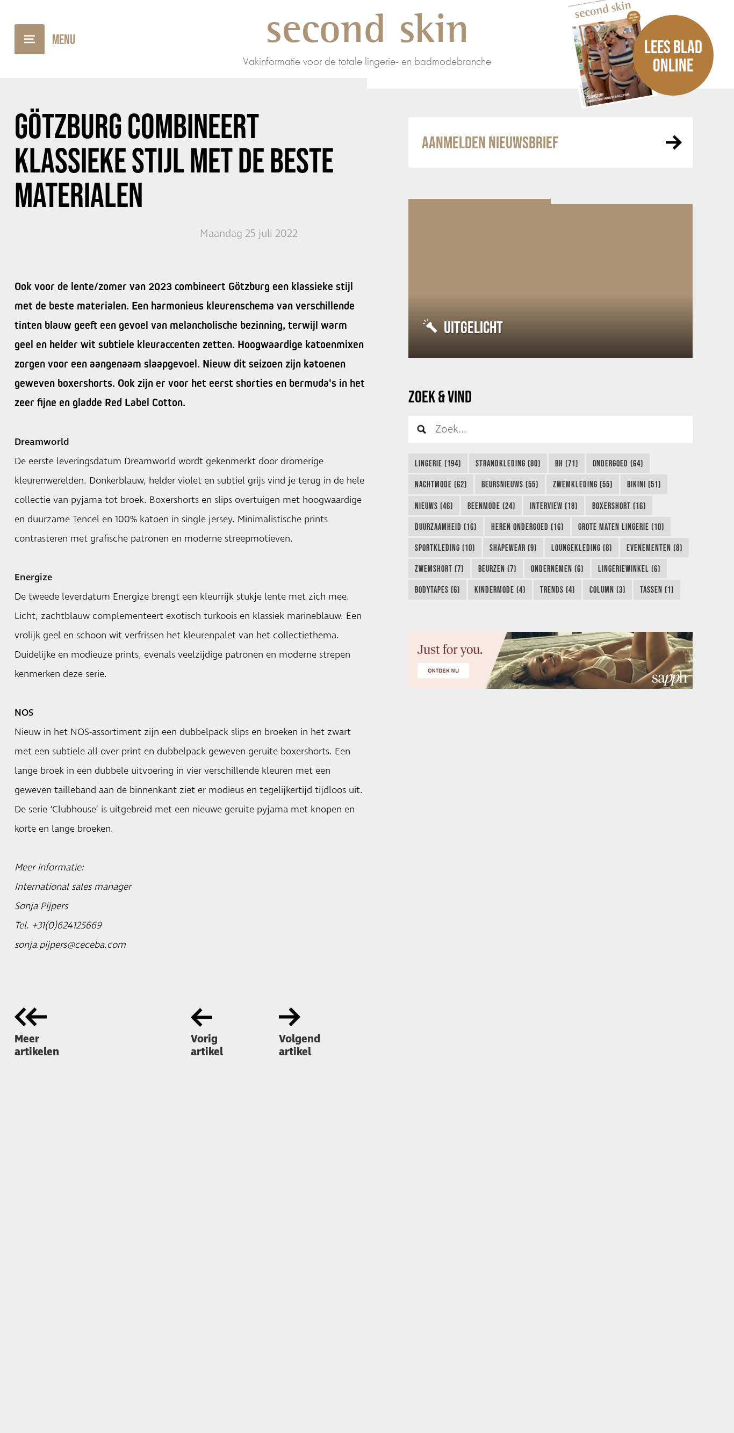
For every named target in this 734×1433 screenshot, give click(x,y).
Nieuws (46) (434, 505)
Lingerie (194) (438, 463)
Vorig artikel (207, 1045)
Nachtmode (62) (441, 484)
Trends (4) (557, 589)
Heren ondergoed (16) (527, 526)
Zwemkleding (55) (583, 484)
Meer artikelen (37, 1045)
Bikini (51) (644, 484)
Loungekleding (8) (581, 547)
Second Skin (367, 28)
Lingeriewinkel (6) (629, 568)
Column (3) (607, 589)
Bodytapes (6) (437, 589)
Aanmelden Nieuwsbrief (490, 142)
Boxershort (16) (619, 505)
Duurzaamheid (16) (446, 526)
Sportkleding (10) (445, 547)
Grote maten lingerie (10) (621, 526)
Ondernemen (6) (557, 568)
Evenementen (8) (654, 547)
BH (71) (566, 463)
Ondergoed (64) (618, 463)
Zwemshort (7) (439, 568)
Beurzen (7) (497, 568)
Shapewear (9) (513, 547)
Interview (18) (554, 505)
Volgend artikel (299, 1045)
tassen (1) (657, 589)
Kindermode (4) (500, 589)
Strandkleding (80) (508, 463)
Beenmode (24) (491, 505)
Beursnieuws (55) (509, 484)
